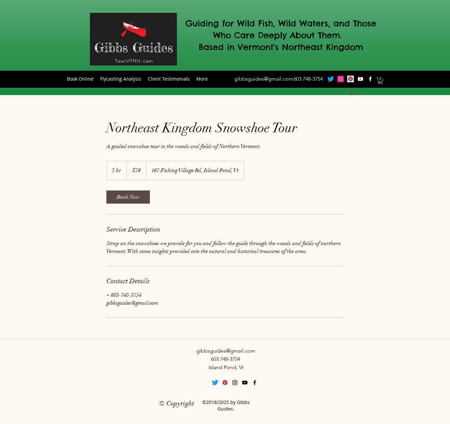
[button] (380, 80)
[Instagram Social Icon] (340, 79)
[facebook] (370, 79)
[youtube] (360, 79)
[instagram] (235, 382)
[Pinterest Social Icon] (350, 79)
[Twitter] (330, 79)
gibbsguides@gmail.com (263, 79)
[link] (128, 197)
